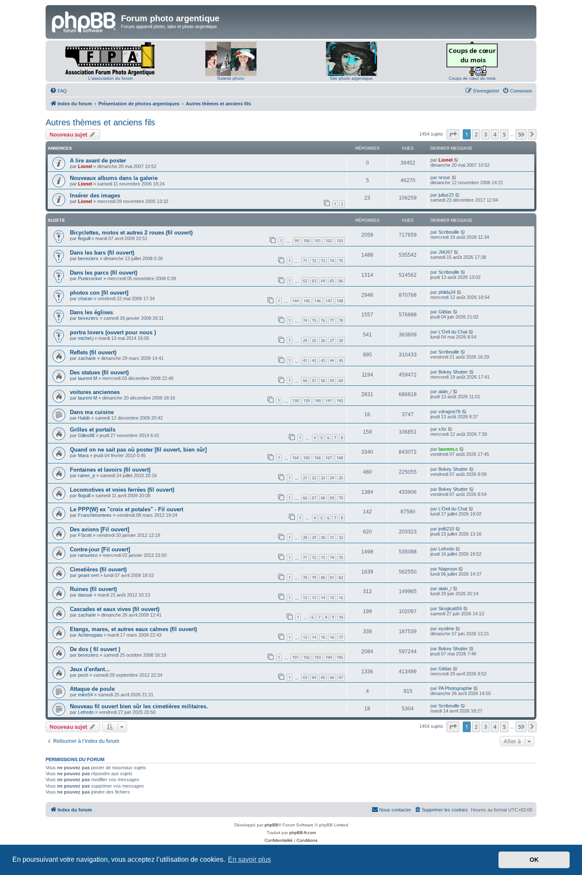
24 (305, 340)
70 (341, 498)
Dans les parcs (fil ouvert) (103, 272)
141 (329, 400)
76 (323, 320)
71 (305, 261)
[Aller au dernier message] (456, 159)
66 (341, 281)
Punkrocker (90, 278)
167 (329, 458)
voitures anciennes (95, 392)
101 (317, 240)
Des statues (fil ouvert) (99, 372)
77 (332, 320)
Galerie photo (230, 78)
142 (340, 400)
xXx (442, 429)
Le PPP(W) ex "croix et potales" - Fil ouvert (126, 509)
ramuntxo (88, 555)
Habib (84, 417)
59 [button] (521, 134)
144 (295, 301)
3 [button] (485, 134)
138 (295, 400)
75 (341, 261)
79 (314, 577)
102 (329, 240)
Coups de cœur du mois (472, 78)
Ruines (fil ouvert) (93, 589)
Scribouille (448, 232)
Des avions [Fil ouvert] (99, 529)
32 (341, 537)
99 (296, 240)
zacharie (87, 358)
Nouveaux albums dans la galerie (114, 178)
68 (323, 498)
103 (340, 240)
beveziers (88, 258)
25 (314, 340)
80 (323, 577)
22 (314, 478)
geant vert (88, 575)
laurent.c (448, 449)
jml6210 (446, 528)
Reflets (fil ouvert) (93, 352)
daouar (85, 594)
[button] (453, 134)
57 (314, 380)
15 (332, 597)
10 (341, 617)
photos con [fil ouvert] (99, 293)
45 (341, 360)
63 (314, 281)
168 (340, 458)
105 (340, 657)
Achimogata (90, 634)
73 (323, 261)
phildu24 (446, 292)
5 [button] (504, 134)
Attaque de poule (92, 689)
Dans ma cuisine (92, 412)
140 (317, 400)
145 (306, 301)
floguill (84, 238)
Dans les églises (91, 312)
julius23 (446, 194)
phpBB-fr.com (302, 832)
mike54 (85, 694)
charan (85, 298)
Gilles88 (86, 435)
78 (341, 320)
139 (306, 400)
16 (341, 597)
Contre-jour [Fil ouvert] (100, 549)
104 (329, 657)
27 (332, 340)
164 (295, 458)
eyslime (446, 628)
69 (332, 498)
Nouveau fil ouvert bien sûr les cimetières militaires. (139, 706)
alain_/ (445, 391)
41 (305, 360)
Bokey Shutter (453, 371)
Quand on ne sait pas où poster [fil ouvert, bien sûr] (138, 449)
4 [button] (494, 134)
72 (314, 261)
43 (323, 360)
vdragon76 (449, 411)
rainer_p (86, 475)
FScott (85, 535)
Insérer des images (95, 195)
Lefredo (446, 548)
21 (305, 478)
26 (323, 340)
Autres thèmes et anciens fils (100, 122)
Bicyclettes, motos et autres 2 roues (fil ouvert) (131, 232)
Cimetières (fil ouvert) (98, 569)
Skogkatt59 (450, 608)
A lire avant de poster (98, 160)
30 (323, 537)
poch (83, 675)
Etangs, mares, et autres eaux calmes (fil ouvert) (133, 629)
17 (341, 637)
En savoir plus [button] (249, 859)
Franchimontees (95, 515)
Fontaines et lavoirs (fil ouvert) (110, 469)
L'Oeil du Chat (452, 331)
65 (332, 281)
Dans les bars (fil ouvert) (102, 252)
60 (341, 380)
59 (332, 380)
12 (305, 597)
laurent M (87, 378)
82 (341, 577)
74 (332, 261)
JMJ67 (445, 252)
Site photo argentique (351, 78)
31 (332, 537)
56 (305, 380)
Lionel (85, 166)
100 (306, 240)
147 (329, 301)
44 (332, 360)
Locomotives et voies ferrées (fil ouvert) (122, 490)
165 (306, 458)
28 (341, 340)
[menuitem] (58, 91)
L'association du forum (110, 78)
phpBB (271, 825)
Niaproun (447, 568)
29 (314, 537)
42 (314, 360)
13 (314, 597)
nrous (444, 177)
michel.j (85, 338)
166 (317, 458)
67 (314, 498)
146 (317, 301)
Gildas (445, 311)
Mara (83, 455)
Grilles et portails (92, 429)
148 (340, 301)
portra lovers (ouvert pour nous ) (113, 332)
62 (305, 281)
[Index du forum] (84, 21)
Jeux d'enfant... (90, 669)
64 (323, 281)
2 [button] (476, 134)
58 (323, 380)
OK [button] (534, 859)
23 (323, 478)
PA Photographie (455, 688)
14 (323, 597)
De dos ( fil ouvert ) (95, 649)
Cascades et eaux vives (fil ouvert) (114, 609)
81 (332, 577)
